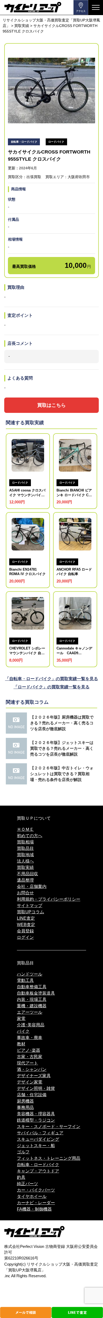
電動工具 (25, 980)
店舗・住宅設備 (31, 1095)
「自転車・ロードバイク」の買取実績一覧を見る (51, 678)
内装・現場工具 (31, 999)
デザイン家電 (29, 1082)
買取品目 (25, 848)
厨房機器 (25, 1101)
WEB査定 (26, 924)
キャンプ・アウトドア (38, 1171)
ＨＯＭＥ (25, 829)
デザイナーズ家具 (34, 1075)
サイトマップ (29, 905)
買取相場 (25, 842)
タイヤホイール (31, 1196)
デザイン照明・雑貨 (36, 1088)
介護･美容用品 (30, 1025)
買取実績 (25, 867)
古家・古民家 (29, 1056)
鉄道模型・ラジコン (36, 1120)
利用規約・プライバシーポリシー (48, 899)
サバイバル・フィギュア (40, 1133)
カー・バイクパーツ (36, 1190)
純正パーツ (27, 1183)
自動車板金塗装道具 (36, 993)
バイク (23, 1031)
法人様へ (25, 861)
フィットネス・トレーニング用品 (48, 1158)
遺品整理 (25, 880)
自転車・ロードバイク (38, 1164)
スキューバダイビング (38, 1139)
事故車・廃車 (29, 1037)
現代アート (27, 1063)
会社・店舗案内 (31, 886)
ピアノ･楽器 (28, 1050)
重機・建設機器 (31, 1006)
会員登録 (25, 931)
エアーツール (29, 1012)
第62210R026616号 (21, 1258)
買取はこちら (51, 405)
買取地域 (25, 854)
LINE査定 (26, 918)
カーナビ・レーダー (36, 1202)
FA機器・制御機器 (34, 1209)
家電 (21, 1018)
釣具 (21, 1177)
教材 (21, 1044)
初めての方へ (29, 835)
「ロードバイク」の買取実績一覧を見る (51, 687)
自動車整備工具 (31, 987)
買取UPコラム (30, 912)
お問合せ (25, 893)
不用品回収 (27, 874)
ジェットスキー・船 (36, 1145)
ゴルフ (23, 1152)
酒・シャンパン (31, 1069)
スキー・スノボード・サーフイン (48, 1126)
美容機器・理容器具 (36, 1114)
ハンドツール (29, 974)
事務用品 (25, 1107)
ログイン (25, 937)
